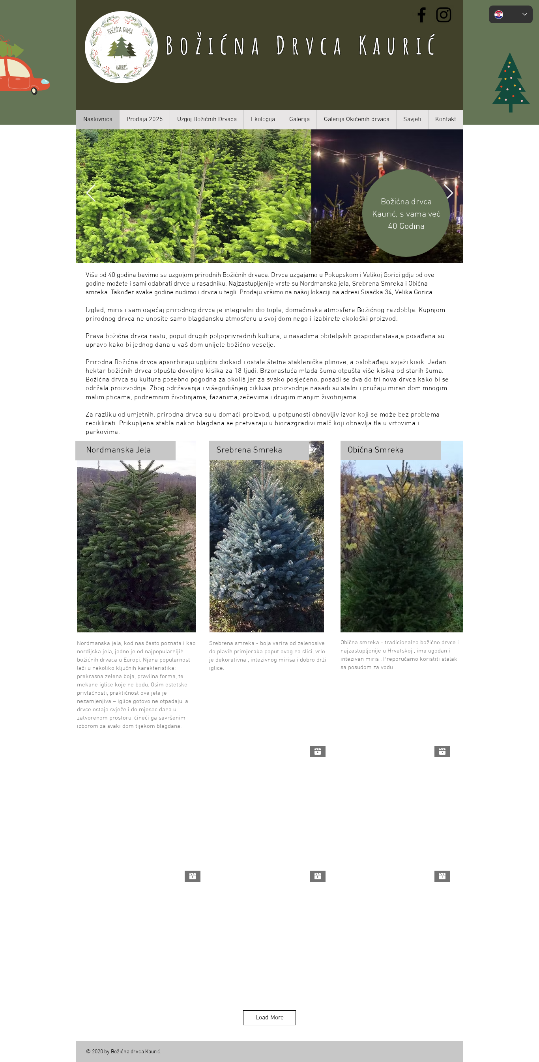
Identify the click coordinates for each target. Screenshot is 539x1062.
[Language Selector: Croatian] (511, 14)
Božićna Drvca (261, 44)
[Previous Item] (90, 193)
